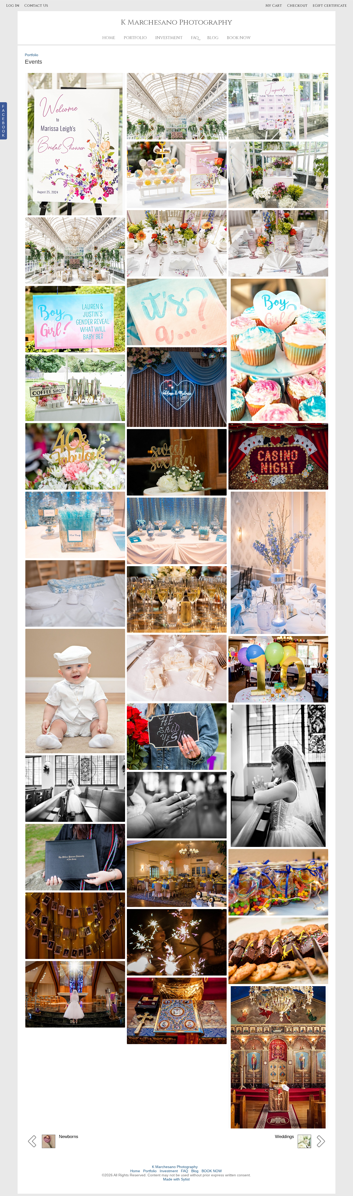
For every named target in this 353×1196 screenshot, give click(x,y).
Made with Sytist (176, 1179)
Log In (12, 5)
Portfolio (135, 38)
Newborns (68, 1136)
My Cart (274, 5)
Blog (212, 38)
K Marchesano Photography (175, 1167)
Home (108, 38)
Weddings (284, 1136)
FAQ (195, 38)
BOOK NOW (239, 38)
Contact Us (36, 5)
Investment (168, 38)
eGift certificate (330, 5)
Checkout (297, 5)
